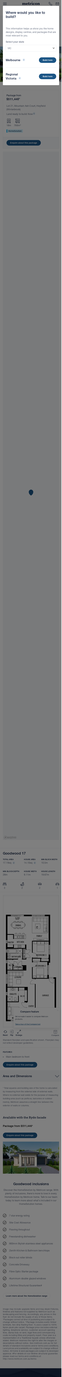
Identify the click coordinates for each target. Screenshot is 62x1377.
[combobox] (31, 48)
